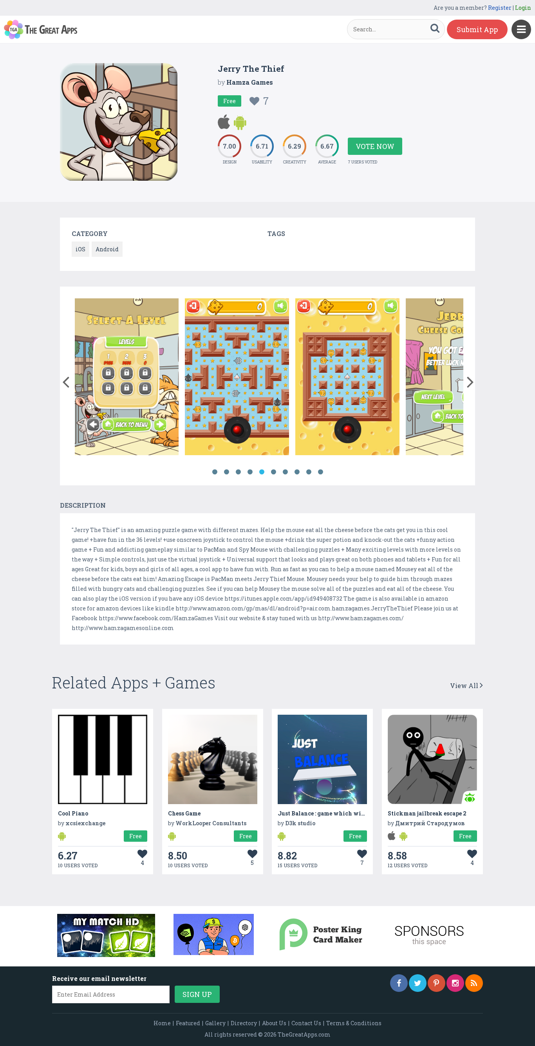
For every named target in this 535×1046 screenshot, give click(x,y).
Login (523, 7)
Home (162, 1023)
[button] (65, 380)
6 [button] (273, 472)
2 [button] (226, 472)
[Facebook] (399, 983)
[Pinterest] (436, 983)
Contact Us (306, 1023)
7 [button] (285, 472)
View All (465, 685)
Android (107, 249)
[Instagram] (455, 983)
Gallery (215, 1023)
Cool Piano (73, 813)
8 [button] (297, 472)
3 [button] (238, 472)
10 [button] (320, 472)
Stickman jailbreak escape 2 (427, 813)
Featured (188, 1023)
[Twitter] (418, 983)
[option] (127, 378)
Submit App (477, 29)
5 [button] (262, 472)
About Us (274, 1023)
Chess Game (184, 813)
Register (500, 7)
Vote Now (375, 146)
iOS (80, 249)
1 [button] (215, 472)
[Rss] (474, 983)
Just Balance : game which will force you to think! (349, 813)
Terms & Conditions (353, 1023)
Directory (244, 1023)
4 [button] (250, 472)
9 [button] (309, 472)
